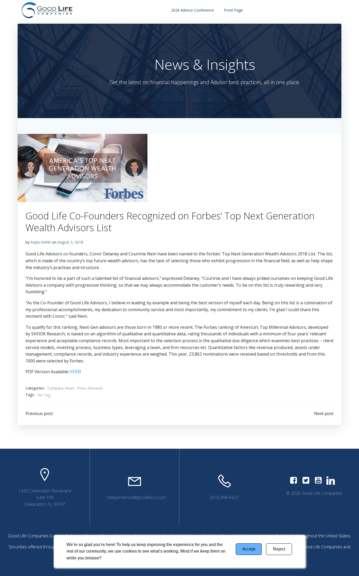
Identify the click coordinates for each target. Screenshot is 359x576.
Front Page (233, 10)
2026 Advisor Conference (192, 10)
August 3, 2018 (70, 242)
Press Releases (90, 388)
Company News (60, 388)
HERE (74, 372)
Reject (279, 549)
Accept (248, 549)
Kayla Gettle (40, 242)
